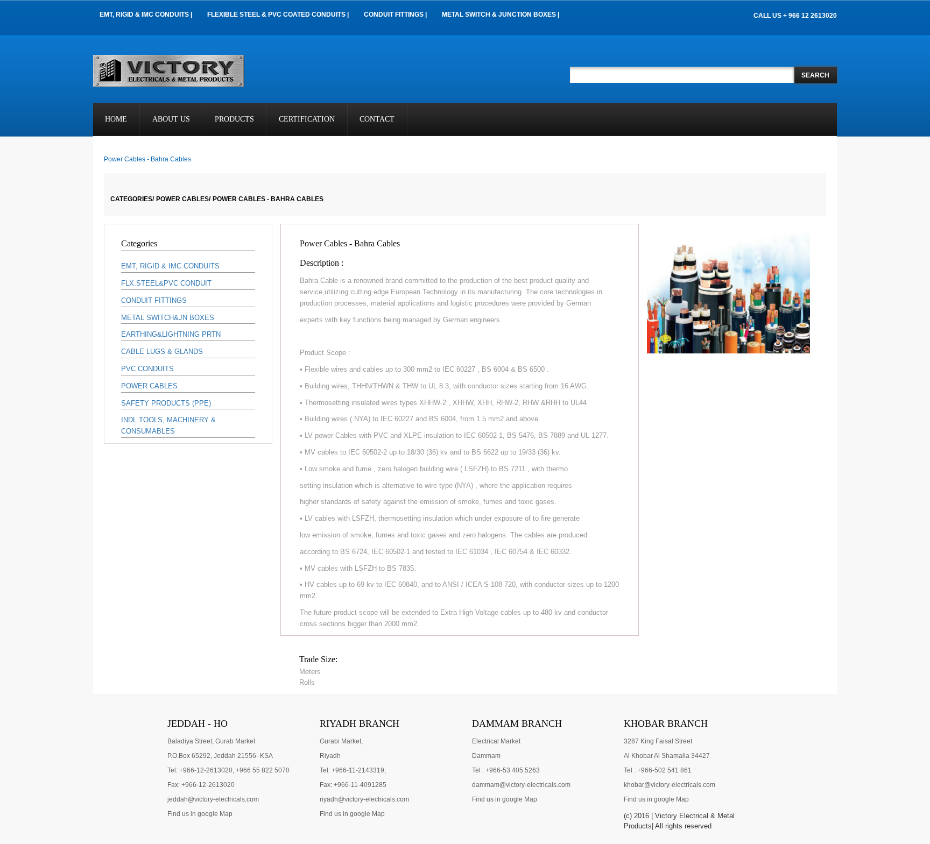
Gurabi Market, (341, 741)
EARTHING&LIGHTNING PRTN (171, 334)
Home (116, 119)
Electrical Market (496, 741)
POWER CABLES (149, 386)
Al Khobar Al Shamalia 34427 (667, 756)
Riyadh (330, 756)
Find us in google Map (199, 814)
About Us (171, 119)
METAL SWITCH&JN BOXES (167, 318)
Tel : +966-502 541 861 (658, 770)
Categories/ (132, 199)
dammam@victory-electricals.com (521, 785)
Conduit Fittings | (395, 14)
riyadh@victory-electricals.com (364, 799)
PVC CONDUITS (147, 369)
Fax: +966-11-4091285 (353, 785)
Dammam (486, 756)
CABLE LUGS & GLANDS (162, 351)
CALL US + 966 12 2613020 (795, 15)
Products (234, 119)
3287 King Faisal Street (658, 741)
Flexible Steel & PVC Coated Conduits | (278, 14)
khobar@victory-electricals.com (669, 785)
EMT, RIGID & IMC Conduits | (146, 14)
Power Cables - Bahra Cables (268, 199)
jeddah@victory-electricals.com (213, 799)
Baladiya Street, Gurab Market (211, 741)
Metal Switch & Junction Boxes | (500, 14)
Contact (377, 119)
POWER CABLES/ (183, 199)
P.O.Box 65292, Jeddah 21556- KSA (220, 756)
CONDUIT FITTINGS (154, 300)
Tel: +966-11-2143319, (353, 770)
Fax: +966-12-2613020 (201, 785)
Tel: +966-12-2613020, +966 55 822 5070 (228, 770)
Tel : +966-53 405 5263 (506, 770)
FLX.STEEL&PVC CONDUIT (166, 283)
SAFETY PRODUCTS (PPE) (166, 403)
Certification (307, 119)
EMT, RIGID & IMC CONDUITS (170, 266)
